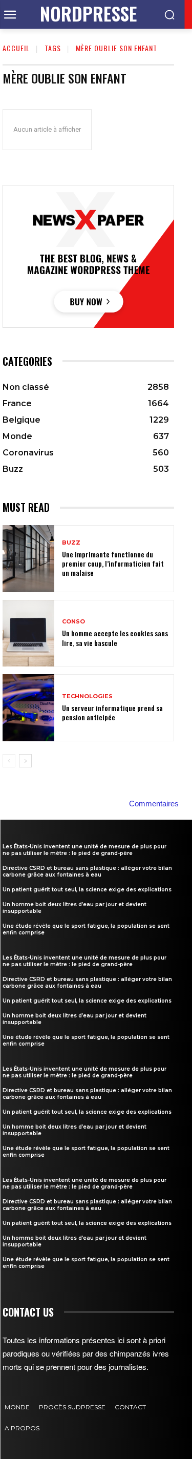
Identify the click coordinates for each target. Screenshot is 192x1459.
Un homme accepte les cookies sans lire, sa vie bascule (115, 638)
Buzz (71, 543)
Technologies (87, 696)
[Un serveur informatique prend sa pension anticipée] (28, 707)
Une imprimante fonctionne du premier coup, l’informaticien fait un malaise (113, 563)
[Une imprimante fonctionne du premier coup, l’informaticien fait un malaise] (28, 558)
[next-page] (25, 760)
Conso (73, 621)
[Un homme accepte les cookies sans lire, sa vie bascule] (28, 633)
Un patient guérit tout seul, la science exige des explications (87, 889)
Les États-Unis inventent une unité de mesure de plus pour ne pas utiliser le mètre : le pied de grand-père (84, 850)
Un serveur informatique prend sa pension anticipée (112, 712)
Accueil (16, 48)
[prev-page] (9, 760)
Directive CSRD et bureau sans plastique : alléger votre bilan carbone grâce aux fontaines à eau (87, 871)
